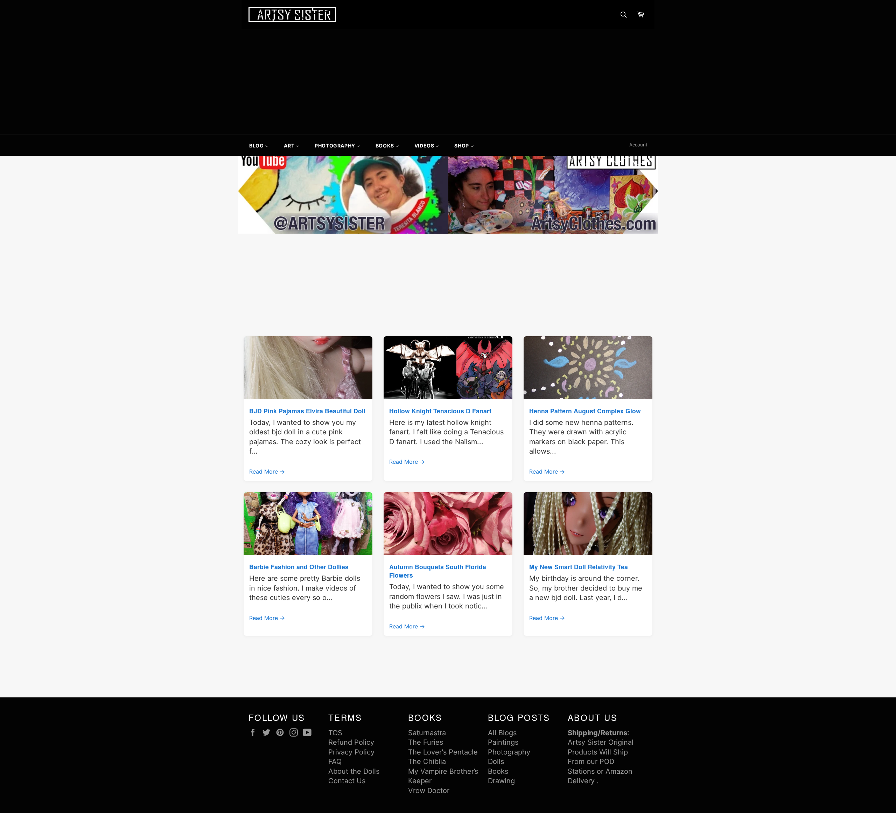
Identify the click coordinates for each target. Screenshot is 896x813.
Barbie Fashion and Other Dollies (299, 566)
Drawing (501, 781)
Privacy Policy (351, 752)
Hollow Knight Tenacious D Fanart (440, 410)
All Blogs (502, 733)
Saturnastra (427, 733)
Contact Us (346, 781)
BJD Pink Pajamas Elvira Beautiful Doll (307, 410)
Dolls (496, 761)
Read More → (267, 471)
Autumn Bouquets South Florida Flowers (437, 570)
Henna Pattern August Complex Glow (585, 410)
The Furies (425, 742)
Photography (509, 752)
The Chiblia (427, 761)
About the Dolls (353, 771)
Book (496, 771)
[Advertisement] (448, 82)
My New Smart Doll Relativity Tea (578, 566)
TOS (335, 733)
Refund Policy (351, 742)
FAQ (335, 761)
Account (638, 144)
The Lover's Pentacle (443, 752)
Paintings (503, 742)
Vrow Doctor (428, 790)
